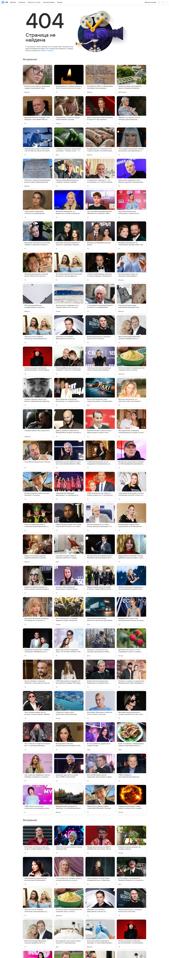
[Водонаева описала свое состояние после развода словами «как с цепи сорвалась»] (131, 862)
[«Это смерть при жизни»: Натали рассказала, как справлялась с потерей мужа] (131, 142)
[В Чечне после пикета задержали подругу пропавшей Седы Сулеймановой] (37, 79)
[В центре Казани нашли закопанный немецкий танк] (131, 298)
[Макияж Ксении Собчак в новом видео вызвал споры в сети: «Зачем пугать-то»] (100, 424)
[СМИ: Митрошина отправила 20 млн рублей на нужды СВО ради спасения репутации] (69, 674)
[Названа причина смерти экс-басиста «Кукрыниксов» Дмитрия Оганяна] (37, 392)
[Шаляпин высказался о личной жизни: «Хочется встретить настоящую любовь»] (37, 267)
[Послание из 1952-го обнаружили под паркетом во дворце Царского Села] (100, 79)
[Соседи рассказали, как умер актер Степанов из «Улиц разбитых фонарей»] (37, 831)
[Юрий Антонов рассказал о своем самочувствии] (69, 903)
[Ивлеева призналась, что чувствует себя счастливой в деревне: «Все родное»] (131, 392)
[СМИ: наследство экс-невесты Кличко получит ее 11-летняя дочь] (100, 486)
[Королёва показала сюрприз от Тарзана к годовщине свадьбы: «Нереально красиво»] (69, 236)
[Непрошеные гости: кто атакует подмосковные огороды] (69, 111)
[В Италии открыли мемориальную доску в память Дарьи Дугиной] (37, 173)
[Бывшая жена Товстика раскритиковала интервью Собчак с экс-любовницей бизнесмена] (69, 737)
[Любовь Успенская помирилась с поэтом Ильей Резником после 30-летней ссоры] (131, 580)
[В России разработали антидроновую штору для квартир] (37, 298)
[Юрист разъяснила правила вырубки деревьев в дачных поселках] (37, 549)
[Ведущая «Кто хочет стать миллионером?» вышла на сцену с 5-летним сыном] (131, 611)
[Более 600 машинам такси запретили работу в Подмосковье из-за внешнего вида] (100, 392)
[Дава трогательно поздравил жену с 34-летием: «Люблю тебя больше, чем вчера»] (69, 643)
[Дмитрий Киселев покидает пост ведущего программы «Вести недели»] (37, 111)
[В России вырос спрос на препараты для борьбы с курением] (131, 267)
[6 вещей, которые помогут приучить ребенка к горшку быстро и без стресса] (69, 549)
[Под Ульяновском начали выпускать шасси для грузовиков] (100, 611)
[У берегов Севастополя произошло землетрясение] (69, 705)
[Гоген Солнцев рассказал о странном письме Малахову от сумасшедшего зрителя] (37, 518)
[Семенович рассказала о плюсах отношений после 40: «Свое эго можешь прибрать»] (131, 486)
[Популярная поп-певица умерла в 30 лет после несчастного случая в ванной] (69, 79)
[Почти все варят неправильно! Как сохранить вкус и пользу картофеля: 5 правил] (131, 361)
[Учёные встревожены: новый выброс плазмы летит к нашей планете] (131, 799)
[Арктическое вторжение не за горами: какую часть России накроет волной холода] (69, 298)
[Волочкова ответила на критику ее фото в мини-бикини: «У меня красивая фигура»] (37, 903)
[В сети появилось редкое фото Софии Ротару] (100, 737)
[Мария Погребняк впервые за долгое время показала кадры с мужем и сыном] (37, 580)
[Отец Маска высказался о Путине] (37, 455)
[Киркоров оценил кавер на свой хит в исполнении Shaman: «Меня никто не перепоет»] (69, 455)
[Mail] (3, 2)
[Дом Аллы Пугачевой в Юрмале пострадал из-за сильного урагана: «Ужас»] (37, 611)
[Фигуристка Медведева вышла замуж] (100, 236)
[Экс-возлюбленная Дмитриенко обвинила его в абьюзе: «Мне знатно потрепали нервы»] (100, 204)
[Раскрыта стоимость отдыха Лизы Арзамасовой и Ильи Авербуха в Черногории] (131, 674)
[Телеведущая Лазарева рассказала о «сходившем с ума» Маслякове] (69, 831)
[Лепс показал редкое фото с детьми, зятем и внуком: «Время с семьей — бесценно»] (37, 705)
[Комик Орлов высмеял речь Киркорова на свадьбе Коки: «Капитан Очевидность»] (100, 674)
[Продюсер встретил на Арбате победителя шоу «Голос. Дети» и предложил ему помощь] (100, 903)
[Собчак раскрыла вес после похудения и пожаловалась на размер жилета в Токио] (100, 455)
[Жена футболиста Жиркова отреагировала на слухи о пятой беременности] (131, 424)
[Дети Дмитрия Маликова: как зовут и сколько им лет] (100, 862)
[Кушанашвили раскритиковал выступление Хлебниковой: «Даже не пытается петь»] (37, 934)
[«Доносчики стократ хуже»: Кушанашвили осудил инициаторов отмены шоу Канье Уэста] (131, 831)
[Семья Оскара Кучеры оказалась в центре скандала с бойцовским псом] (100, 267)
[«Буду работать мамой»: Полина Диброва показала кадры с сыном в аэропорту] (131, 549)
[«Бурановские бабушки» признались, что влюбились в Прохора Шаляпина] (69, 486)
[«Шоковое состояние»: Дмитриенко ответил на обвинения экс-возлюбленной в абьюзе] (69, 330)
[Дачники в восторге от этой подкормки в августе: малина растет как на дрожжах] (131, 643)
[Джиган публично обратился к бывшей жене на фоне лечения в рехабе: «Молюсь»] (69, 424)
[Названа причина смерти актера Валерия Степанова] (37, 486)
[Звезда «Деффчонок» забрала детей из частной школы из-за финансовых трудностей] (37, 862)
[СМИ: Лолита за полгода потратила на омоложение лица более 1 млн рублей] (37, 799)
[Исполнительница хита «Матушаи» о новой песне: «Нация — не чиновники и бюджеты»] (131, 204)
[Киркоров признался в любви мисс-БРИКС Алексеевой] (69, 768)
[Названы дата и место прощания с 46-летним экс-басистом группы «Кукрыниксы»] (37, 142)
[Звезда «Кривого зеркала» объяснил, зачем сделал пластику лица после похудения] (37, 674)
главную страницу (46, 50)
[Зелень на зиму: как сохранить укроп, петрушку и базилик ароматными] (131, 79)
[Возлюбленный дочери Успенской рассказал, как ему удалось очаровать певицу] (69, 267)
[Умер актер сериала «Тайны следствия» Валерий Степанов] (100, 799)
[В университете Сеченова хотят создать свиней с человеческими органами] (100, 142)
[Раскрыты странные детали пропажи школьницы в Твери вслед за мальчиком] (100, 643)
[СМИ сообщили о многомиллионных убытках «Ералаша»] (131, 768)
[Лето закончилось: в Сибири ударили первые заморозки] (69, 611)
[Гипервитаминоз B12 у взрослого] (37, 424)
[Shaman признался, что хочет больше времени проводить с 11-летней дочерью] (100, 518)
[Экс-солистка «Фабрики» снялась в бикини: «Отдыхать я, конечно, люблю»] (37, 768)
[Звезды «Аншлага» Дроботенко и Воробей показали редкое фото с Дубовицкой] (100, 549)
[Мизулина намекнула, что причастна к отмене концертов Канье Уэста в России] (69, 204)
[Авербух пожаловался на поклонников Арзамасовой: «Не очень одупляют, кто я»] (131, 236)
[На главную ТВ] (6, 2)
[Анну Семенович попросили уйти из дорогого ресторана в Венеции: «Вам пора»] (100, 111)
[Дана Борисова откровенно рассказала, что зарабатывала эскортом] (69, 392)
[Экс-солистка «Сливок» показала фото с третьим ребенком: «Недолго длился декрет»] (37, 737)
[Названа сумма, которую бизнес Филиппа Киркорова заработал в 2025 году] (100, 831)
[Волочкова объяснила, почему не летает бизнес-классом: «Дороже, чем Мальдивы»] (100, 705)
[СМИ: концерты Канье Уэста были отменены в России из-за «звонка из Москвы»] (69, 518)
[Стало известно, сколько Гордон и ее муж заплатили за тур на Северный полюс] (69, 934)
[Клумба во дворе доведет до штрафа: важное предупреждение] (131, 903)
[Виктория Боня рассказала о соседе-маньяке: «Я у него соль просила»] (131, 705)
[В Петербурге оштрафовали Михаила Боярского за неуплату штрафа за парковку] (131, 934)
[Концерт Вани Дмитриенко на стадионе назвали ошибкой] (69, 173)
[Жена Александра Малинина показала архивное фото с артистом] (131, 330)
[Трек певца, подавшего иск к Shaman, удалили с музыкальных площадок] (131, 173)
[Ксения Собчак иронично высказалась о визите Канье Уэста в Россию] (69, 580)
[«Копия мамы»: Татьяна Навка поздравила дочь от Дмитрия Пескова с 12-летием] (100, 934)
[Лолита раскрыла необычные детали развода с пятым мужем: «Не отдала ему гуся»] (37, 361)
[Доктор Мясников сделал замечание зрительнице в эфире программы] (100, 768)
